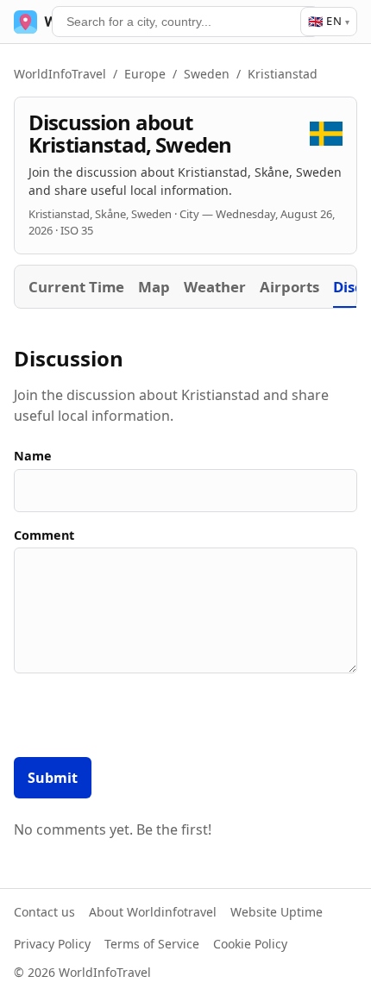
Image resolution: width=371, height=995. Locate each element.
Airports (289, 287)
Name (33, 455)
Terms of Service (151, 944)
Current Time (76, 287)
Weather (215, 287)
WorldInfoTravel (60, 74)
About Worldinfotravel (153, 912)
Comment (44, 535)
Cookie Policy (250, 944)
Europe (145, 74)
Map (154, 287)
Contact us (44, 912)
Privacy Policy (52, 944)
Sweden (207, 74)
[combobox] (185, 21)
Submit (53, 777)
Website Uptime (276, 912)
